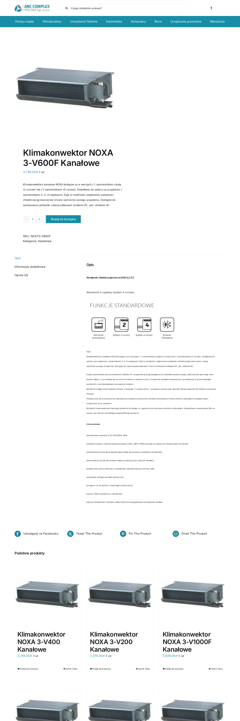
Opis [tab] (18, 258)
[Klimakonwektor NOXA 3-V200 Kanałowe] (120, 594)
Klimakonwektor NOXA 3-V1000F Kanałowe (187, 641)
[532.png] (65, 88)
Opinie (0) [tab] (21, 275)
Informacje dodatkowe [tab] (30, 266)
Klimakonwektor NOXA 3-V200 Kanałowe (114, 641)
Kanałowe (44, 241)
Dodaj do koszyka (63, 219)
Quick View (71, 668)
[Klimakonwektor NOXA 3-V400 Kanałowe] (47, 594)
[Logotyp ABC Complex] (32, 6)
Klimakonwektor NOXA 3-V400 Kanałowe (41, 641)
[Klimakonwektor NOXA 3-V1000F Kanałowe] (192, 594)
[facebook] (211, 8)
